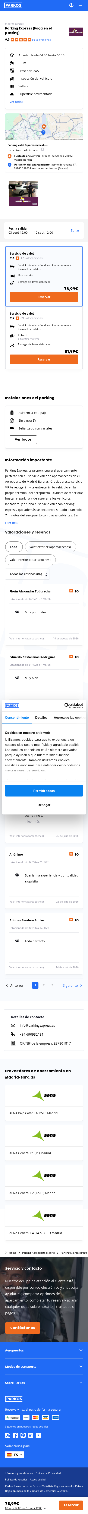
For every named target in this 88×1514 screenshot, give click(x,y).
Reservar (44, 297)
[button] (44, 1350)
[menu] (42, 150)
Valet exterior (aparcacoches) (50, 547)
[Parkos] (13, 5)
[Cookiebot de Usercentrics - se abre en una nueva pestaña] (64, 705)
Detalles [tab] (41, 717)
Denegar (44, 804)
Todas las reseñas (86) (26, 574)
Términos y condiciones (19, 1473)
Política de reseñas (16, 1479)
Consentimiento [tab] (17, 717)
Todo (13, 547)
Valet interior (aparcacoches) (30, 560)
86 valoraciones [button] (41, 39)
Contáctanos (22, 1328)
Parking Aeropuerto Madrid (38, 1253)
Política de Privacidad (48, 1473)
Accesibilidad (37, 1479)
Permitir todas (44, 791)
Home (12, 1253)
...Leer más (32, 821)
